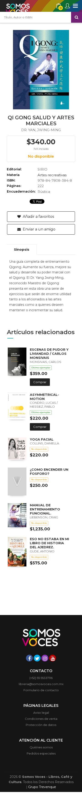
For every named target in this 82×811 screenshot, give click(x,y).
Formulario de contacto (41, 690)
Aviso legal (41, 712)
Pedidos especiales (41, 753)
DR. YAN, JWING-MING (41, 130)
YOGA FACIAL (42, 439)
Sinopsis (21, 249)
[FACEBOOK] (29, 658)
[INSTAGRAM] (44, 658)
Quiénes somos (41, 747)
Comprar (39, 382)
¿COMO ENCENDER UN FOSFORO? (49, 472)
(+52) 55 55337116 (41, 678)
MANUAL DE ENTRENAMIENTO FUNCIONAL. (45, 509)
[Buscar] (76, 17)
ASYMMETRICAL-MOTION (44, 397)
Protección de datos (41, 725)
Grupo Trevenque (42, 787)
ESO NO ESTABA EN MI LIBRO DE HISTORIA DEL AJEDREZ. (49, 543)
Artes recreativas (52, 175)
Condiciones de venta (41, 718)
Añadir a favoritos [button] (38, 216)
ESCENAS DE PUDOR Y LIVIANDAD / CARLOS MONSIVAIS (49, 354)
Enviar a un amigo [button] (38, 229)
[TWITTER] (37, 658)
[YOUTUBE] (52, 658)
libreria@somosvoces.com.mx (41, 684)
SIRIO (42, 169)
